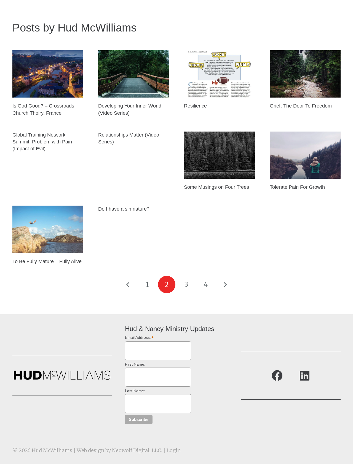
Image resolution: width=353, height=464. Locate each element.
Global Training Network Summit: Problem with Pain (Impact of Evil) (42, 141)
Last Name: (135, 391)
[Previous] (128, 284)
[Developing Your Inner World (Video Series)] (133, 74)
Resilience (195, 106)
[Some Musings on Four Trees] (219, 155)
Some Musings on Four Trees (216, 187)
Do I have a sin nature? (123, 209)
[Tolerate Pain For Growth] (305, 155)
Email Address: (139, 337)
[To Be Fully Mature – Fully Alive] (47, 229)
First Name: (135, 364)
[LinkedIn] (305, 375)
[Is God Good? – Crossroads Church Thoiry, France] (47, 74)
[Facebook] (277, 375)
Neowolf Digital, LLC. (137, 450)
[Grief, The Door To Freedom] (305, 74)
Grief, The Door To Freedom (301, 106)
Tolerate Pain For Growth (297, 187)
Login (174, 450)
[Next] (225, 284)
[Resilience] (219, 74)
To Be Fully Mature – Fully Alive (47, 261)
